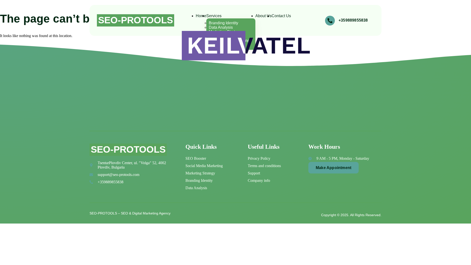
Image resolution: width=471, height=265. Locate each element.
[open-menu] (302, 20)
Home (201, 16)
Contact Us (281, 16)
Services (214, 16)
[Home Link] (246, 59)
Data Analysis (221, 27)
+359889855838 (353, 20)
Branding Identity (223, 23)
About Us (263, 16)
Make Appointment (333, 168)
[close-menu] (189, 67)
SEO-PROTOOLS (135, 20)
